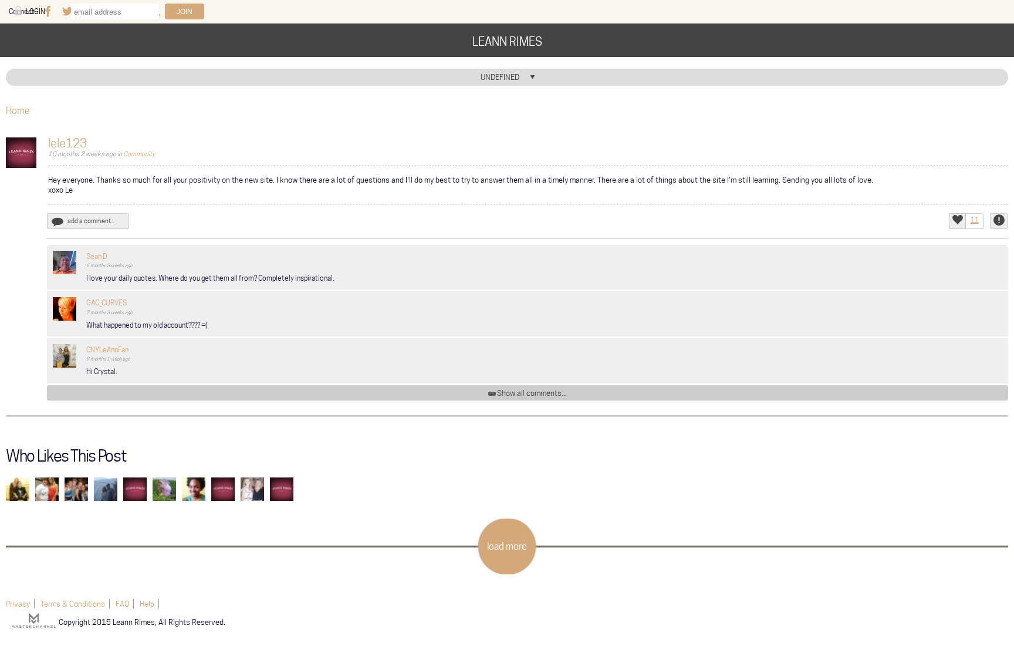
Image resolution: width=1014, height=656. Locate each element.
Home (18, 110)
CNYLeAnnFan (107, 349)
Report (999, 221)
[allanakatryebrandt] (223, 488)
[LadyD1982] (135, 488)
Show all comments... (532, 393)
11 (975, 220)
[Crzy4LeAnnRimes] (47, 488)
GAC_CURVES (106, 302)
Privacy (18, 603)
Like (957, 221)
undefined (500, 77)
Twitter (67, 12)
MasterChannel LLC (35, 620)
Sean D (96, 256)
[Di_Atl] (76, 488)
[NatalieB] (252, 488)
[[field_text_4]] (64, 261)
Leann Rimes (507, 42)
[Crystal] (281, 488)
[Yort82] (105, 488)
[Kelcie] (193, 488)
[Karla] (164, 488)
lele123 (67, 143)
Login (35, 11)
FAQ (122, 603)
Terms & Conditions (72, 603)
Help (147, 603)
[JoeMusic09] (17, 488)
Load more (507, 546)
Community (139, 154)
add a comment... (90, 221)
